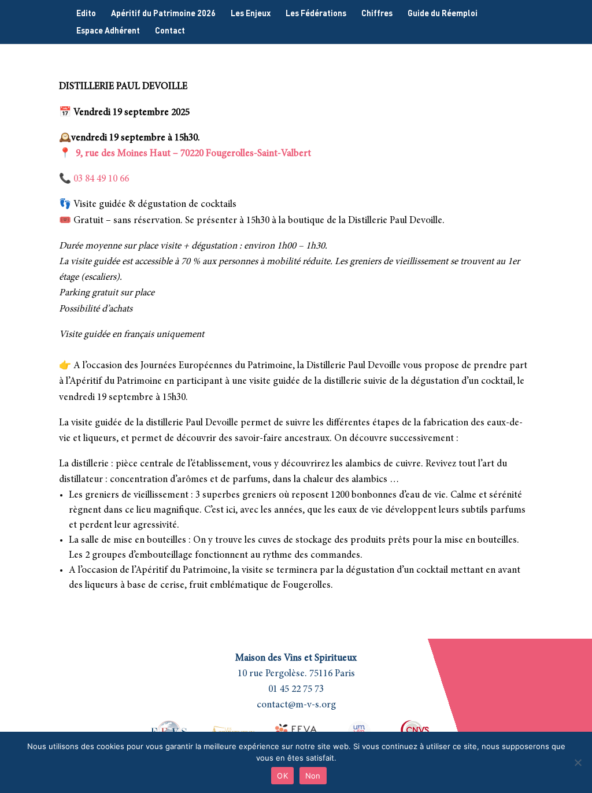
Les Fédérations (316, 13)
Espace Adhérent (108, 31)
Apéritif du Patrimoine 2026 (163, 13)
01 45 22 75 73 (296, 690)
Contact (170, 31)
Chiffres (377, 13)
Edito (86, 13)
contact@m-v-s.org (296, 705)
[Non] (577, 762)
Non (313, 775)
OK (282, 775)
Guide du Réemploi (443, 13)
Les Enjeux (251, 13)
